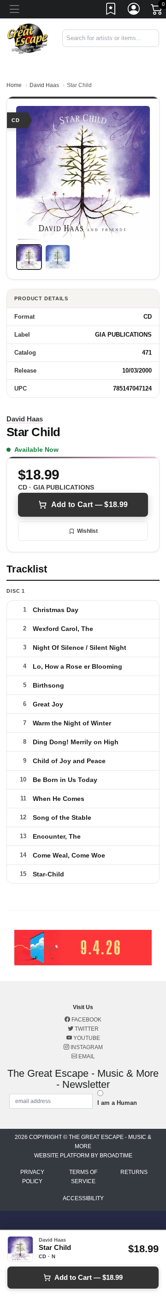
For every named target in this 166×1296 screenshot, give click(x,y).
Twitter (86, 1029)
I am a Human (117, 1102)
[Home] (27, 38)
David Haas (44, 85)
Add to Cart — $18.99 (89, 504)
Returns (134, 1172)
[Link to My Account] (134, 10)
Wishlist (87, 531)
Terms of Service (83, 1177)
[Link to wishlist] (111, 10)
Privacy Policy (32, 1177)
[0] (157, 11)
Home (14, 85)
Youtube (86, 1038)
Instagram (86, 1047)
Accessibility (83, 1198)
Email (86, 1056)
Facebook (85, 1019)
